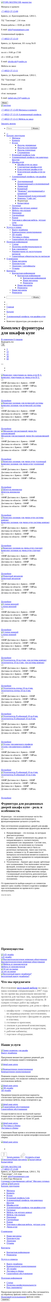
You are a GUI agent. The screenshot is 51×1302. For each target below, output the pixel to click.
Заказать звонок (8, 123)
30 (8, 356)
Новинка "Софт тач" (26, 198)
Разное (15, 217)
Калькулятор (23, 203)
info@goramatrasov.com (18, 29)
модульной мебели (27, 987)
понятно (5, 1300)
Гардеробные (18, 215)
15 (3, 345)
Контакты (11, 271)
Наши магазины (19, 261)
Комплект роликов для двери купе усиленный (22, 464)
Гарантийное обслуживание (25, 239)
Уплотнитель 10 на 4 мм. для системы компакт (22, 662)
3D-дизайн (17, 234)
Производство (18, 263)
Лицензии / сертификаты (23, 266)
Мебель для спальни (21, 210)
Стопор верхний (8, 606)
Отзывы (15, 268)
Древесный (22, 186)
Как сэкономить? (20, 249)
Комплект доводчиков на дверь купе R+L (20, 377)
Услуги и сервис (14, 227)
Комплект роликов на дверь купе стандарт (20, 550)
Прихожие (17, 213)
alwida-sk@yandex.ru (17, 61)
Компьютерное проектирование (27, 232)
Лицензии (11, 1241)
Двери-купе (17, 225)
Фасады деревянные (26, 145)
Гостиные (16, 205)
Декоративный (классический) (31, 196)
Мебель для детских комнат (25, 208)
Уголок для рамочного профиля (15, 746)
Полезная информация (17, 242)
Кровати (16, 140)
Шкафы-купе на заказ (27, 164)
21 (8, 354)
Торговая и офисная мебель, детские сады (26, 1224)
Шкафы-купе (18, 162)
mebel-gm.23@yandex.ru (19, 98)
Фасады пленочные (26, 150)
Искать (35, 128)
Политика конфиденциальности (27, 246)
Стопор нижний (8, 634)
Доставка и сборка (20, 237)
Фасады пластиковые (27, 147)
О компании (12, 259)
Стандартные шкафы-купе (29, 167)
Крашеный (22, 189)
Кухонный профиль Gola (23, 155)
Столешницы (23, 152)
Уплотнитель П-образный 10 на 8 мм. (18, 718)
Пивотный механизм (11, 578)
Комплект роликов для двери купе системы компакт (25, 522)
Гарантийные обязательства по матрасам (31, 256)
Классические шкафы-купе (29, 169)
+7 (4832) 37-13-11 (9, 70)
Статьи (15, 244)
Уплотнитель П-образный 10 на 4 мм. (18, 775)
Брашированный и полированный (33, 184)
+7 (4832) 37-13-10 (9, 39)
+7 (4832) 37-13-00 (9, 11)
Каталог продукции (16, 135)
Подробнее (6, 400)
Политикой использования (13, 1297)
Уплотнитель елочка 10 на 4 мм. (16, 690)
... (7, 133)
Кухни (15, 143)
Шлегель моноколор (10, 492)
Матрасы (16, 138)
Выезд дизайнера (20, 230)
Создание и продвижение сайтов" (17, 1181)
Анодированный (25, 181)
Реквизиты (28, 283)
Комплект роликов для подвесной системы (21, 405)
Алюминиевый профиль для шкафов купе (26, 1207)
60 (8, 359)
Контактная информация (23, 273)
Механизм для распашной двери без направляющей (25, 436)
